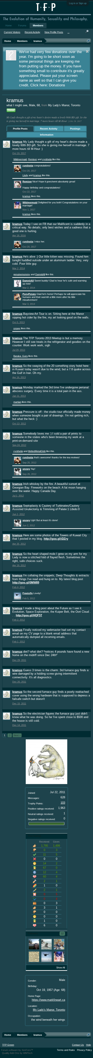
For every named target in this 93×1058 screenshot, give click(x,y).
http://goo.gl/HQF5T (29, 615)
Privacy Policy (84, 1050)
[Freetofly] (46, 957)
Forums (22, 25)
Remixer (32, 159)
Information (46, 134)
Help (88, 1045)
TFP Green (8, 1045)
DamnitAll (40, 274)
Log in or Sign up (78, 3)
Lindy (25, 175)
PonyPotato (29, 294)
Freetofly (27, 593)
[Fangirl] (34, 944)
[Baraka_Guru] (59, 944)
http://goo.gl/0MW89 (25, 582)
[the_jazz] (46, 944)
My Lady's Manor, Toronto (49, 1009)
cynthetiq (47, 159)
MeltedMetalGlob (37, 451)
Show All (60, 967)
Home (8, 25)
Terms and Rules (66, 1050)
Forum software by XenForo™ (17, 1050)
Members (38, 25)
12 (62, 933)
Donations (57, 85)
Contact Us (78, 1045)
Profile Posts (20, 128)
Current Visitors (12, 32)
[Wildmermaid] (59, 957)
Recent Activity (48, 128)
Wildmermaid (20, 159)
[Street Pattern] (34, 957)
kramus (17, 141)
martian (17, 402)
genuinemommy (21, 274)
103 (63, 802)
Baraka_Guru (20, 356)
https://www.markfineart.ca (48, 999)
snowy (16, 328)
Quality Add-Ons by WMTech (17, 1053)
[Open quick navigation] (88, 41)
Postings (75, 128)
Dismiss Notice (87, 51)
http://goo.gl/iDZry (56, 538)
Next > (17, 735)
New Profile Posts (54, 32)
